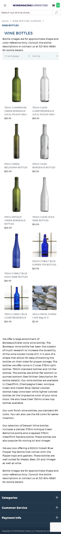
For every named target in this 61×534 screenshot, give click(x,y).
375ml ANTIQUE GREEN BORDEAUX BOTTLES (14, 220)
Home (5, 21)
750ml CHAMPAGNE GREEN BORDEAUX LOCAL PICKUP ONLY (15, 111)
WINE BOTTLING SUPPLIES (27, 21)
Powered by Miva (43, 531)
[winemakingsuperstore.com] (30, 5)
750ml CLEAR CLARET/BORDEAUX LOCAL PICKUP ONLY (43, 111)
